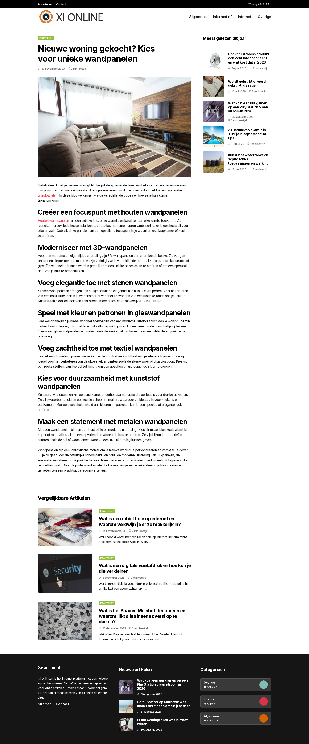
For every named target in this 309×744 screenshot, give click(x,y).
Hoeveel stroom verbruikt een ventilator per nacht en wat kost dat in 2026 (248, 58)
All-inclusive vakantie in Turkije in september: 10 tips (247, 134)
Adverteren (45, 4)
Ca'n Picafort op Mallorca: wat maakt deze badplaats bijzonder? (163, 704)
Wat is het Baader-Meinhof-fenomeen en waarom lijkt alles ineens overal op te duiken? (142, 616)
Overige (264, 17)
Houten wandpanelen (53, 220)
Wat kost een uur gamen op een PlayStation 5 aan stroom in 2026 (248, 107)
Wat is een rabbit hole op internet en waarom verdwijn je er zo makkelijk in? (140, 521)
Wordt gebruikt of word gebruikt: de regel (246, 83)
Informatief (222, 17)
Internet (244, 17)
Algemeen (198, 17)
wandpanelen (47, 195)
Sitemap (45, 704)
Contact (61, 4)
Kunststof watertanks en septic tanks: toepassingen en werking (248, 159)
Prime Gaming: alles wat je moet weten (162, 722)
